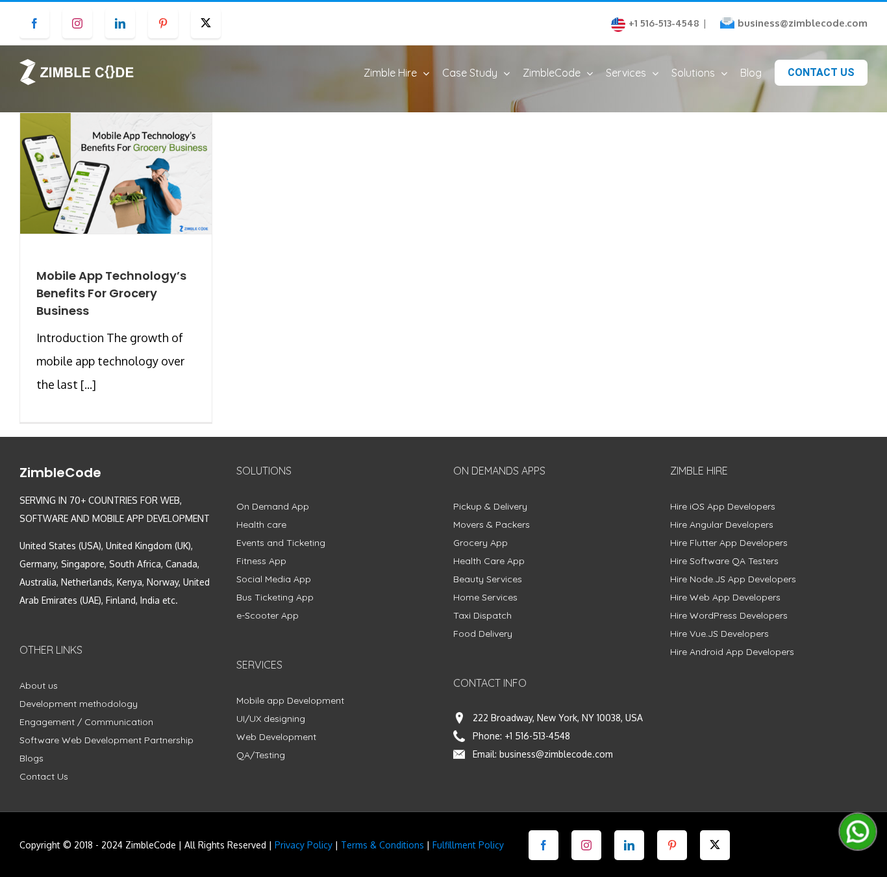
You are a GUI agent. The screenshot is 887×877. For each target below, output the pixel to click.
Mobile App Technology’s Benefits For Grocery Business (111, 293)
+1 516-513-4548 (537, 735)
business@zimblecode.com (803, 23)
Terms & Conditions (382, 844)
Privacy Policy (303, 844)
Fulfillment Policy (468, 844)
